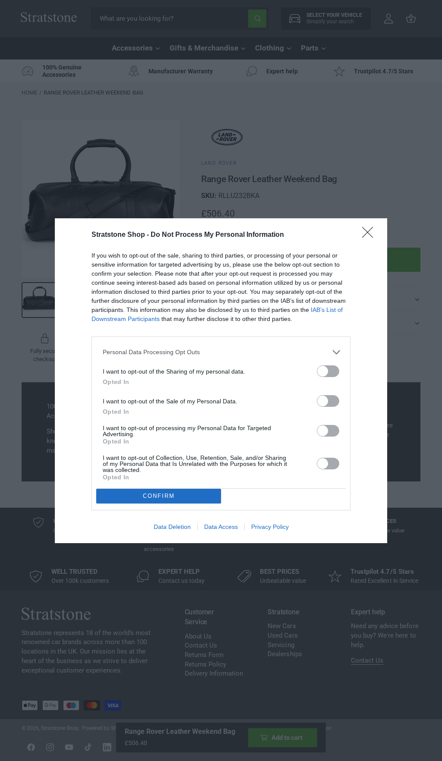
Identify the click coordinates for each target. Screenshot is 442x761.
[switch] (328, 371)
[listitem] (221, 352)
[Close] (370, 235)
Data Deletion (172, 526)
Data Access (221, 526)
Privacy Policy (270, 526)
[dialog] (221, 380)
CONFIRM (159, 496)
